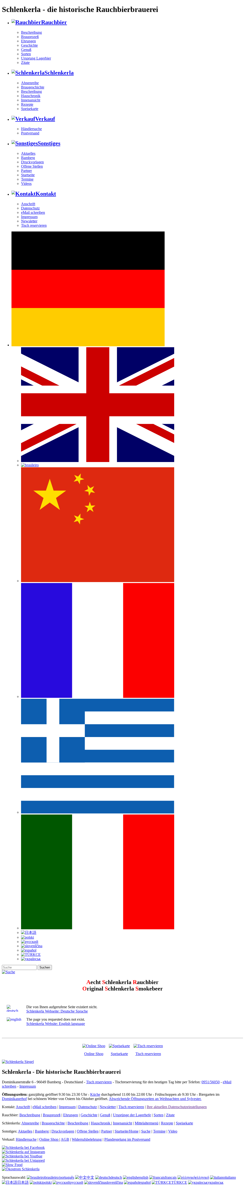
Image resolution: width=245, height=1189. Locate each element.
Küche (95, 1094)
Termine (27, 179)
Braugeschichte (32, 87)
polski (47, 1182)
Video (172, 1131)
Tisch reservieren (34, 225)
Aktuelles (28, 153)
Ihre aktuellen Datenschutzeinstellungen (177, 1107)
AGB (65, 1139)
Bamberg (28, 158)
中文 (90, 1177)
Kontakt (46, 194)
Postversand (30, 133)
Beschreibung (31, 32)
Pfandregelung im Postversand (127, 1139)
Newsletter (29, 221)
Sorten (26, 54)
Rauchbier (54, 22)
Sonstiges (49, 143)
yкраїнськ (215, 1182)
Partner (26, 171)
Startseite (28, 175)
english (143, 1177)
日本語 (23, 1182)
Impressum (29, 217)
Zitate (25, 63)
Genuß (26, 50)
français (171, 1177)
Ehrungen (28, 41)
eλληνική (202, 1177)
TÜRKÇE (179, 1182)
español (145, 1182)
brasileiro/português (59, 1177)
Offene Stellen (32, 166)
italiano (230, 1177)
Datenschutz (30, 208)
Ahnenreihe (30, 83)
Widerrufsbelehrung (87, 1139)
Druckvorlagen (32, 162)
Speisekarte (29, 109)
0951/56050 (210, 1082)
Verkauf (45, 119)
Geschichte (29, 45)
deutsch (116, 1177)
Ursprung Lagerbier (36, 58)
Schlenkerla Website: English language (55, 1024)
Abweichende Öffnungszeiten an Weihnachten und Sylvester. (155, 1099)
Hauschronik (30, 96)
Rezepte (27, 104)
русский (76, 1182)
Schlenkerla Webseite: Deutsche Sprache (57, 1011)
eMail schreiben (33, 212)
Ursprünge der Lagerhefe (132, 1115)
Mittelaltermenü (146, 1123)
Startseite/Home (127, 1131)
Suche (145, 1131)
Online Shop (93, 1054)
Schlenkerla (59, 73)
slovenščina (114, 1182)
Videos (26, 184)
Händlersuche (31, 129)
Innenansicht (30, 100)
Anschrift (28, 204)
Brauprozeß (30, 37)
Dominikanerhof (14, 1099)
